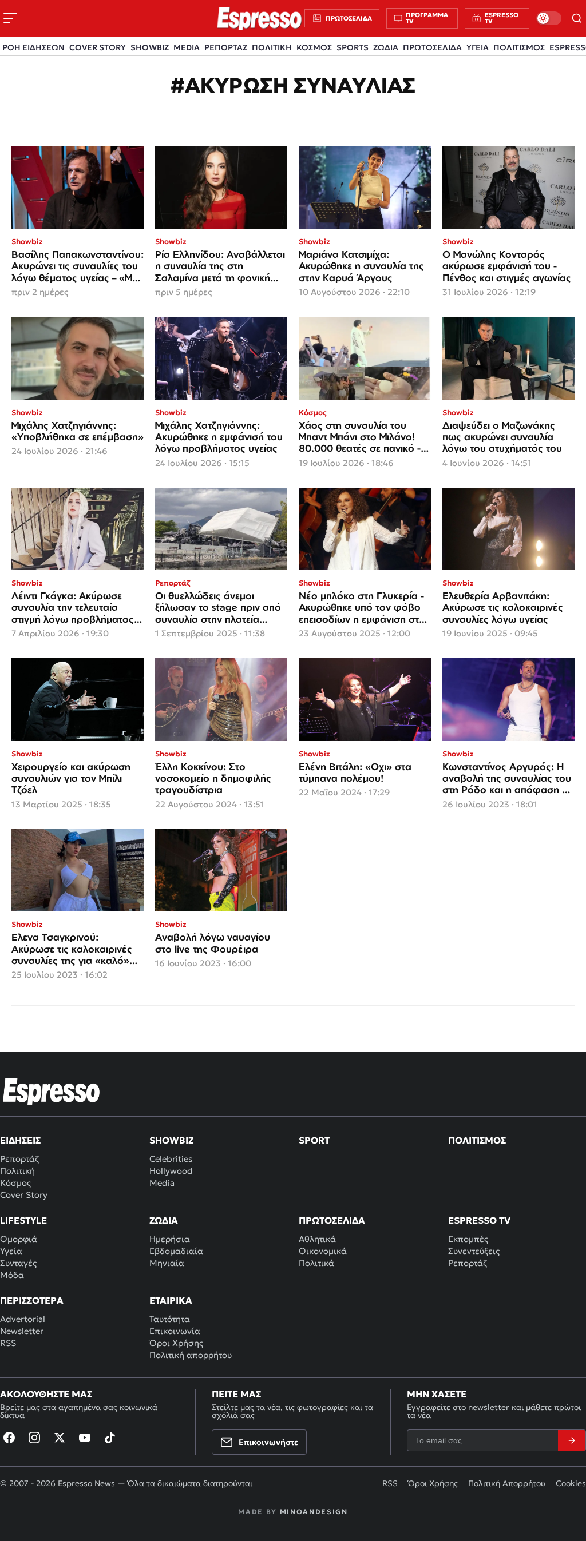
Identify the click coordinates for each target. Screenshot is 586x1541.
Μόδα (12, 1274)
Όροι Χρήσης (176, 1342)
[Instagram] (34, 1437)
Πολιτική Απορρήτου (506, 1483)
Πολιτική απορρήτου (190, 1354)
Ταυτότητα (169, 1318)
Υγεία (11, 1250)
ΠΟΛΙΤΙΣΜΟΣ (519, 47)
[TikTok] (110, 1437)
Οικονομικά (323, 1250)
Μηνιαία (166, 1262)
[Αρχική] (51, 1091)
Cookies (571, 1483)
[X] (59, 1437)
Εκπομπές (468, 1238)
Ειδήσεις (20, 1140)
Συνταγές (18, 1262)
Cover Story (23, 1194)
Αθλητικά (317, 1238)
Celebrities (170, 1158)
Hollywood (171, 1170)
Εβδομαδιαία (176, 1250)
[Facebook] (9, 1437)
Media (162, 1182)
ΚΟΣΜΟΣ (314, 47)
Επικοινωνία (174, 1330)
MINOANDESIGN (314, 1511)
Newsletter (21, 1330)
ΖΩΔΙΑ (385, 47)
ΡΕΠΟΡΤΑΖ (225, 47)
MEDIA (186, 47)
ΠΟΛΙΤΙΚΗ (272, 47)
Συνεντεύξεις (474, 1250)
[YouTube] (85, 1437)
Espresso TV (479, 1220)
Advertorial (22, 1318)
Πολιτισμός (477, 1140)
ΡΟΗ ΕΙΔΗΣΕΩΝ (33, 47)
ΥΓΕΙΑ (477, 47)
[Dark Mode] (548, 18)
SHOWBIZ (149, 47)
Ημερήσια (169, 1238)
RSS (8, 1342)
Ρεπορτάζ (19, 1158)
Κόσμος (15, 1182)
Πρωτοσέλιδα (332, 1220)
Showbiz (171, 1140)
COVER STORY (97, 47)
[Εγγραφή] (571, 1440)
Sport (314, 1140)
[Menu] (10, 18)
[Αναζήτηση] (577, 18)
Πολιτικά (316, 1262)
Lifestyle (23, 1220)
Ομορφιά (18, 1238)
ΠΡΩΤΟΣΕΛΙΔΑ (432, 47)
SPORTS (352, 47)
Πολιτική (17, 1170)
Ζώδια (163, 1220)
